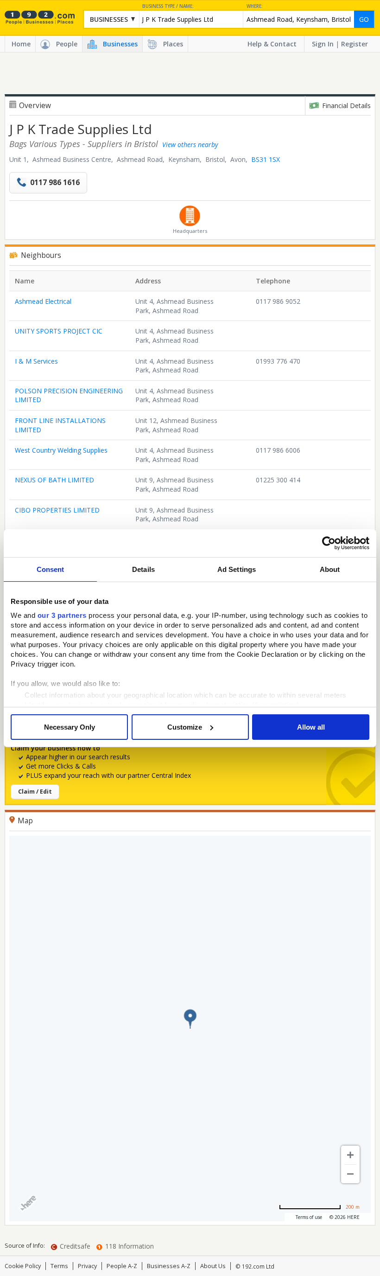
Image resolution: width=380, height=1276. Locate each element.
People (66, 43)
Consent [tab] (50, 569)
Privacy (87, 1266)
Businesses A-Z (168, 1266)
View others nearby (190, 144)
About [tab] (330, 569)
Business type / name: (168, 6)
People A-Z (122, 1266)
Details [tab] (143, 569)
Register (354, 43)
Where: (255, 6)
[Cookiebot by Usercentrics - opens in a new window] (328, 543)
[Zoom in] (350, 1155)
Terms (59, 1266)
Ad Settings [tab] (236, 569)
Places (173, 43)
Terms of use (309, 1217)
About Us (213, 1266)
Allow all (311, 727)
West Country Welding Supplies (61, 450)
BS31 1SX (265, 159)
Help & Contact (272, 43)
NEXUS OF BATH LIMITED (54, 479)
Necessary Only (69, 727)
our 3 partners (62, 615)
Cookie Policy (23, 1266)
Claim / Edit (35, 791)
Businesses (120, 43)
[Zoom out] (350, 1174)
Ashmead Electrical (43, 301)
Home (21, 43)
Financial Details (346, 105)
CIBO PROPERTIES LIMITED (57, 510)
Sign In (323, 43)
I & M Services (36, 361)
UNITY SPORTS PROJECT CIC (58, 331)
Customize (184, 727)
